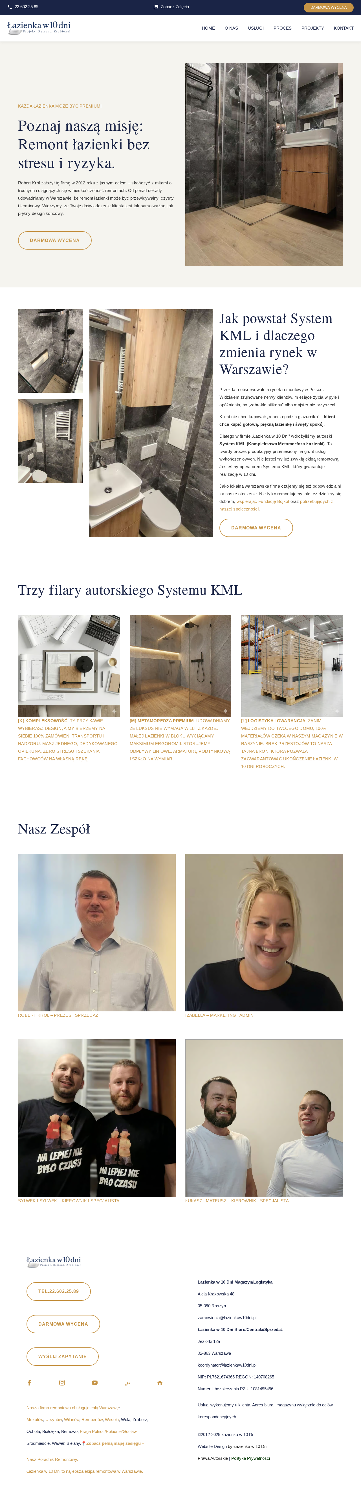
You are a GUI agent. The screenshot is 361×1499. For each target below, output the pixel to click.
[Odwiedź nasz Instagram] (62, 1384)
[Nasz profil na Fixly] (127, 1384)
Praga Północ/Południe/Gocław (108, 1431)
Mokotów (35, 1419)
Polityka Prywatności (250, 1458)
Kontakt (344, 28)
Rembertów (92, 1419)
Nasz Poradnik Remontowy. (52, 1459)
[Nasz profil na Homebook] (160, 1384)
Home (208, 28)
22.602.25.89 (26, 6)
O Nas (231, 28)
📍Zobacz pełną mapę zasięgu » (112, 1443)
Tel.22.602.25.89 (58, 1291)
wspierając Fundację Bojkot (262, 501)
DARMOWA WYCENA (329, 7)
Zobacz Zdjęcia (175, 6)
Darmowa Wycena (55, 240)
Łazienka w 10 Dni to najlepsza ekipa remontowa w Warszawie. (85, 1471)
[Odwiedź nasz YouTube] (95, 1384)
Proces (283, 28)
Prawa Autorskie (213, 1458)
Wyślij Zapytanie (62, 1356)
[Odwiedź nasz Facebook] (29, 1384)
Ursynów (53, 1419)
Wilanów (71, 1419)
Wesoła (112, 1419)
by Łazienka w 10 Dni (247, 1446)
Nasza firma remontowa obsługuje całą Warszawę (73, 1407)
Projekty (312, 28)
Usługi (256, 28)
